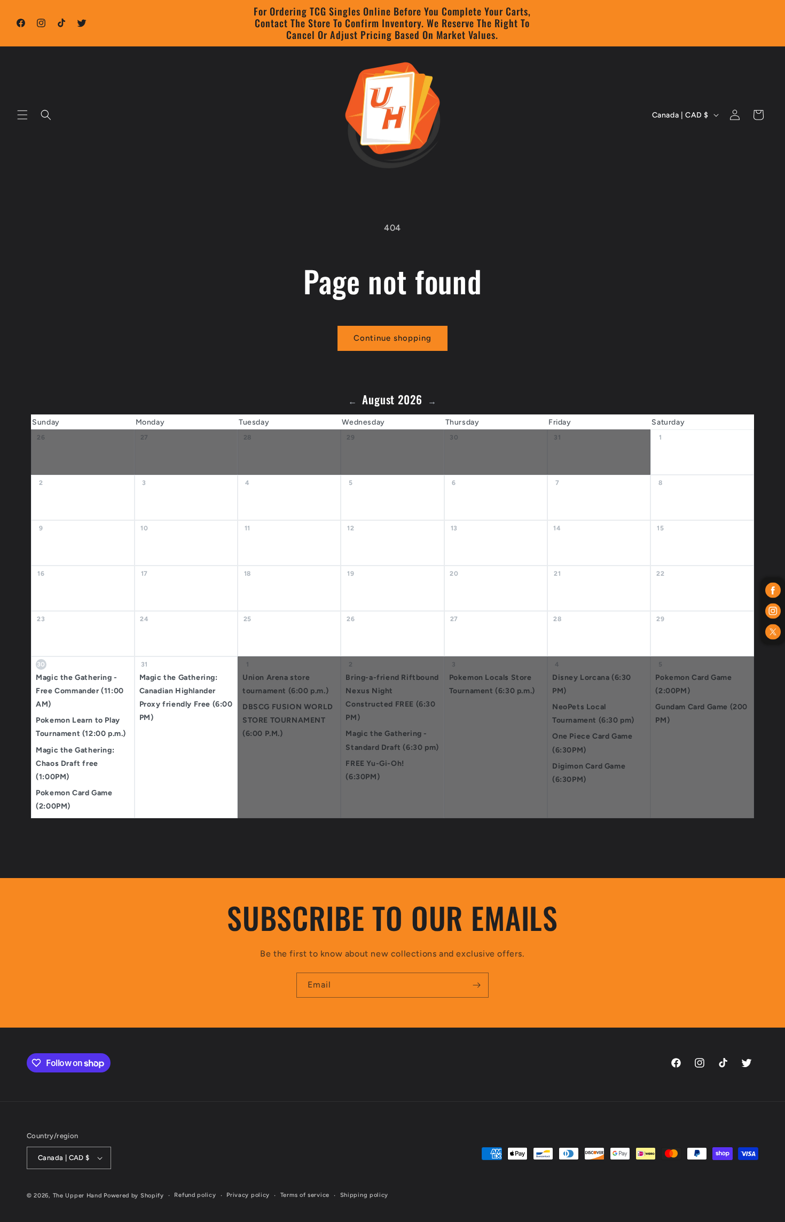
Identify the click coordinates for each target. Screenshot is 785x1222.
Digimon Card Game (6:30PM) (588, 773)
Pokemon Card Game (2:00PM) (74, 799)
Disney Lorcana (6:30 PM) (591, 684)
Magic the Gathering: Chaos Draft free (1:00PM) (75, 763)
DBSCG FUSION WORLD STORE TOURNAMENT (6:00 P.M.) (287, 720)
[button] (22, 115)
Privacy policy (248, 1195)
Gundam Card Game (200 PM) (701, 713)
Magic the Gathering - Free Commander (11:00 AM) (80, 691)
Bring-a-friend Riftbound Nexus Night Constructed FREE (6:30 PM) (392, 698)
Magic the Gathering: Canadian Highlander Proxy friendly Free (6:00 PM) (186, 698)
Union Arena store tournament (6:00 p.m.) (285, 684)
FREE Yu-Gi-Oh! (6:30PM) (375, 770)
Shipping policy (364, 1195)
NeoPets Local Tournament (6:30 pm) (593, 713)
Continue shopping (392, 338)
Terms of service (304, 1195)
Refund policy (195, 1195)
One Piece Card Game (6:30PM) (592, 743)
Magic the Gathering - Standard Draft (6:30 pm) (392, 740)
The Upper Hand (77, 1195)
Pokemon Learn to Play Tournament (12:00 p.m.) (81, 727)
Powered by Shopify (134, 1195)
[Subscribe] (476, 985)
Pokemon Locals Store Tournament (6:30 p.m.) (492, 684)
